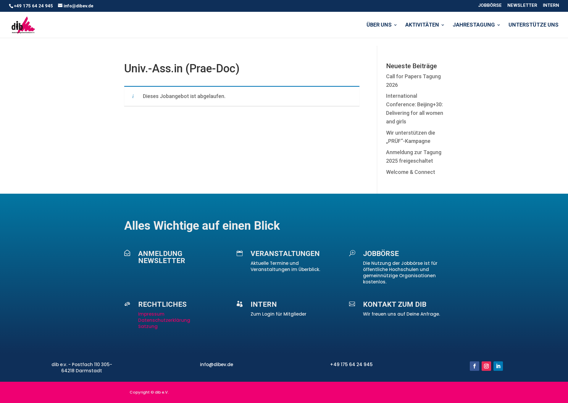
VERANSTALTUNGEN (285, 253)
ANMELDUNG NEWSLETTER (161, 257)
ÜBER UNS (379, 25)
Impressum (152, 314)
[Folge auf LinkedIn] (498, 366)
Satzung (148, 326)
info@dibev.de (216, 364)
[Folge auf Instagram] (486, 366)
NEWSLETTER (522, 5)
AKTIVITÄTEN (422, 25)
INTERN (551, 5)
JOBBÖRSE (490, 5)
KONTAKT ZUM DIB (394, 304)
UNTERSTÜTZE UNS (534, 25)
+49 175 (339, 364)
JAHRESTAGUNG (474, 25)
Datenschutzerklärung (164, 320)
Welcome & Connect (410, 172)
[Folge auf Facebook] (474, 366)
